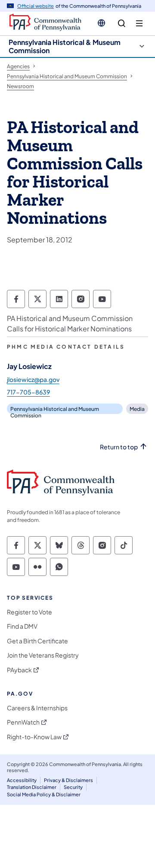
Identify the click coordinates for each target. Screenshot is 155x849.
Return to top (119, 447)
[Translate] (101, 23)
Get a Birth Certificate (37, 641)
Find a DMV (22, 626)
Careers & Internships (37, 708)
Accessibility (22, 780)
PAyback (19, 670)
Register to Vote (29, 612)
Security (73, 787)
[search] (121, 23)
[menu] (139, 23)
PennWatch (23, 722)
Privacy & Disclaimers (68, 780)
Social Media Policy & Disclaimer (44, 794)
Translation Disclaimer (31, 787)
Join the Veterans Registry (43, 655)
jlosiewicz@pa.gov (33, 379)
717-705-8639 (28, 392)
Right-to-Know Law (34, 737)
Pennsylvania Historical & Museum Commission (65, 46)
